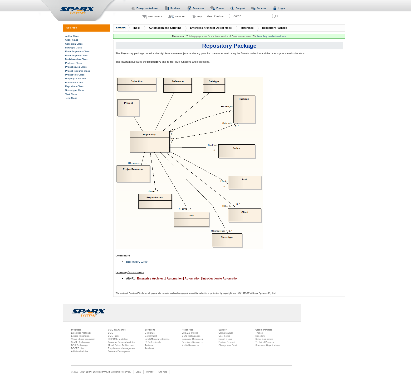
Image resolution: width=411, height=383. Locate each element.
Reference (247, 27)
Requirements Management (121, 348)
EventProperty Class (76, 55)
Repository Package (274, 27)
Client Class (71, 39)
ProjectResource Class (77, 71)
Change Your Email (228, 345)
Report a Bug (225, 339)
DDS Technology (79, 345)
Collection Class (74, 44)
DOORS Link (77, 348)
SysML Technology (80, 342)
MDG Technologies (191, 336)
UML (110, 333)
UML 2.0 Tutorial (190, 333)
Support (223, 330)
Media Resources (190, 345)
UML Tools (113, 336)
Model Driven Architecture (121, 345)
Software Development (119, 351)
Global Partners (263, 330)
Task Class (71, 94)
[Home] (82, 11)
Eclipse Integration (80, 336)
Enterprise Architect (81, 333)
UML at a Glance (117, 330)
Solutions (150, 330)
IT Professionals (153, 342)
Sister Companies (264, 339)
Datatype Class (73, 47)
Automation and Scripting (165, 27)
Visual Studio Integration (83, 339)
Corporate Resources (192, 339)
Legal (138, 372)
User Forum (224, 336)
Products (76, 330)
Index (136, 27)
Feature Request (227, 342)
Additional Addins (79, 351)
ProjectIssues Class (76, 67)
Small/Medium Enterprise (157, 339)
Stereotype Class (74, 90)
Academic (150, 348)
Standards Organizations (267, 345)
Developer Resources (192, 342)
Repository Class (137, 262)
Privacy (149, 372)
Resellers (260, 336)
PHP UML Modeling (117, 339)
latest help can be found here (271, 36)
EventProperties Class (77, 51)
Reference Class (74, 82)
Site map (162, 372)
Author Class (72, 36)
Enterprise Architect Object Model (211, 27)
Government (151, 336)
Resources (187, 330)
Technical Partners (264, 342)
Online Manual (226, 333)
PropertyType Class (75, 78)
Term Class (71, 98)
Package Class (73, 63)
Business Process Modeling (121, 342)
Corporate (150, 333)
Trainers (149, 345)
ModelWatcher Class (76, 59)
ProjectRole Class (74, 74)
